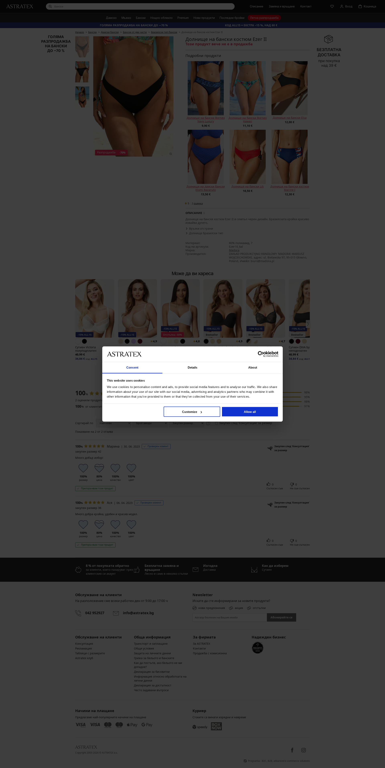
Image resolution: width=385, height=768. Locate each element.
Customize (189, 411)
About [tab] (252, 367)
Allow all (250, 411)
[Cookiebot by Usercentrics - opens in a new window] (260, 354)
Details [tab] (193, 367)
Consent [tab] (132, 367)
